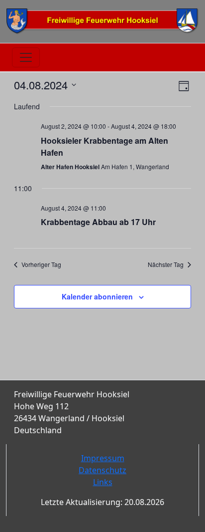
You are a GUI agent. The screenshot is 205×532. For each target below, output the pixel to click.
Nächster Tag (166, 264)
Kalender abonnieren (97, 296)
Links (102, 482)
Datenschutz (102, 470)
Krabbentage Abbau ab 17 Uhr (98, 222)
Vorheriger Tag (41, 264)
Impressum (102, 458)
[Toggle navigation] (26, 57)
